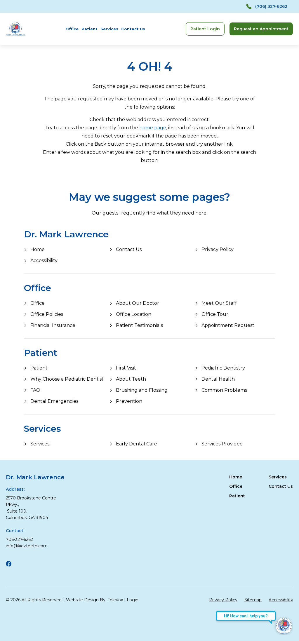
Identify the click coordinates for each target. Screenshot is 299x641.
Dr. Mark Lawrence (66, 234)
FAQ (35, 390)
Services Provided (222, 444)
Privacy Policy (217, 249)
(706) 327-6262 (271, 6)
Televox (115, 599)
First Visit (126, 368)
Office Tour (214, 314)
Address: (15, 489)
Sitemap (253, 599)
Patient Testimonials (139, 325)
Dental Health (218, 379)
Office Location (133, 314)
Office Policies (46, 314)
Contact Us (133, 29)
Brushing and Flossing (142, 390)
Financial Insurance (52, 325)
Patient (89, 29)
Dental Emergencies (54, 401)
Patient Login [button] (205, 29)
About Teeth (131, 379)
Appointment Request (227, 325)
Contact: (15, 530)
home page (152, 127)
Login (132, 599)
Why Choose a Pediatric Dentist (67, 379)
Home (37, 249)
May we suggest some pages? (149, 197)
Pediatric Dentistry (223, 368)
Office (72, 29)
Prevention (129, 401)
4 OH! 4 (149, 67)
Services (109, 29)
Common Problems (224, 390)
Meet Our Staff (219, 303)
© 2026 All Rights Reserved (34, 599)
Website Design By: (86, 599)
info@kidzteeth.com (27, 545)
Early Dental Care (136, 444)
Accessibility (44, 260)
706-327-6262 (19, 539)
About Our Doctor (137, 303)
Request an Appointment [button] (261, 29)
